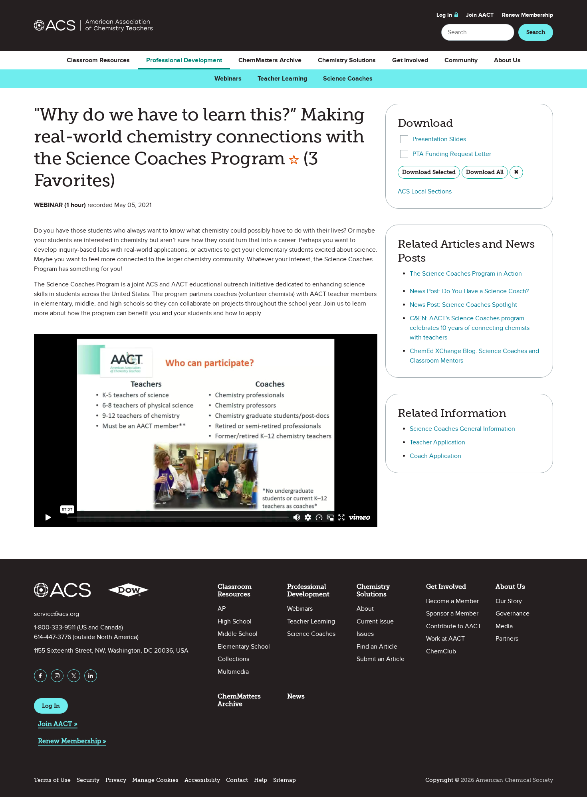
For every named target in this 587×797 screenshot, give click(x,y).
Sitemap (284, 780)
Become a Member (452, 601)
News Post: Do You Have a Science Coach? (469, 291)
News (296, 696)
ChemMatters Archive (269, 60)
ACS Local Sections (425, 191)
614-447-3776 (52, 637)
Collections (233, 659)
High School (235, 621)
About (365, 609)
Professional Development (184, 60)
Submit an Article (381, 659)
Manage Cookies (155, 780)
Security (88, 780)
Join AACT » (57, 724)
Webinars (228, 79)
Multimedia (233, 672)
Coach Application (435, 456)
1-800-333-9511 (54, 627)
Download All (485, 172)
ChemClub (441, 651)
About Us (507, 60)
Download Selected (429, 172)
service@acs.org (56, 614)
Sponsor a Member (452, 613)
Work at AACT (445, 639)
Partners (507, 639)
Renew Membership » (72, 741)
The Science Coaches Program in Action (466, 274)
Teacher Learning (282, 79)
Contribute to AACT (453, 626)
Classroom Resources (98, 60)
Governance (512, 613)
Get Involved (410, 60)
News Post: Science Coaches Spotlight (463, 305)
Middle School (238, 634)
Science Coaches (348, 79)
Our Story (509, 601)
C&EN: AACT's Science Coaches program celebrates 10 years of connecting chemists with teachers (469, 327)
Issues (365, 634)
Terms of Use (52, 780)
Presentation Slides (439, 139)
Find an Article (377, 647)
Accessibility (202, 780)
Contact (237, 780)
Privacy (115, 780)
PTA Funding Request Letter (451, 154)
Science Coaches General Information (462, 429)
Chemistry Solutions (347, 60)
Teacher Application (437, 442)
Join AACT (480, 15)
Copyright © (442, 780)
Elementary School (244, 647)
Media (504, 626)
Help (260, 780)
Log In (444, 15)
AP (222, 609)
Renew (527, 15)
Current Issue (375, 621)
